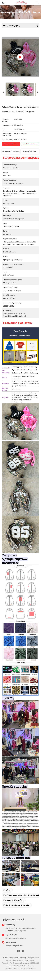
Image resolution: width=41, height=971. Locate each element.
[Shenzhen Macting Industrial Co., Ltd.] (21, 2)
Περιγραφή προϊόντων (30, 151)
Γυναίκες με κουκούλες (13, 900)
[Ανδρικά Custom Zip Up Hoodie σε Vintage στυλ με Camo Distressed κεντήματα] (20, 57)
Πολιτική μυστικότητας (10, 958)
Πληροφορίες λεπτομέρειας (11, 151)
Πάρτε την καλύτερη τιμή (13, 144)
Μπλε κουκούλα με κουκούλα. (16, 905)
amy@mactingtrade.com (14, 946)
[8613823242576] (22, 951)
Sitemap (23, 958)
